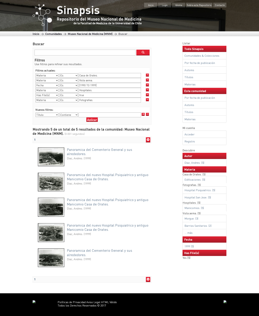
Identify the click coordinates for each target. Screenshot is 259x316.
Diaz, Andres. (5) (194, 162)
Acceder (189, 134)
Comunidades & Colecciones (201, 55)
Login (165, 5)
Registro (189, 141)
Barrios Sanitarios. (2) (197, 225)
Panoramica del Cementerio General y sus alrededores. (99, 151)
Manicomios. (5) (194, 208)
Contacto (220, 5)
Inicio (151, 5)
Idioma (178, 5)
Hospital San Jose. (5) (197, 197)
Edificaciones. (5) (194, 179)
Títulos (188, 77)
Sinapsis (78, 9)
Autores (189, 70)
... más (188, 232)
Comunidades (53, 34)
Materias (190, 84)
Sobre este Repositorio (199, 5)
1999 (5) (189, 246)
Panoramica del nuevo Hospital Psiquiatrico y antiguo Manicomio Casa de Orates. (107, 177)
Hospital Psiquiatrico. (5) (199, 190)
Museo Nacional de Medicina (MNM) (90, 34)
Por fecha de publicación (199, 63)
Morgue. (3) (191, 218)
